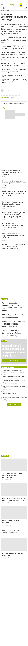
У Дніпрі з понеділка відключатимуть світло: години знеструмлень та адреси (12, 306)
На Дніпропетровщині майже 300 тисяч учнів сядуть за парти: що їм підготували (14, 193)
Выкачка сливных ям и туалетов (10, 522)
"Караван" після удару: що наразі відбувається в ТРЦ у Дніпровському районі (14, 246)
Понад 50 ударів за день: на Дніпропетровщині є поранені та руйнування (14, 183)
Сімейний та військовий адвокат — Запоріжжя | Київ (12, 532)
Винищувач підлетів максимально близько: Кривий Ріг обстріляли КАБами (13, 225)
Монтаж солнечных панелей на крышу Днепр (13, 554)
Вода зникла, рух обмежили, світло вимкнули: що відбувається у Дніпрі (13, 323)
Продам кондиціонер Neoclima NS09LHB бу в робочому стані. (13, 499)
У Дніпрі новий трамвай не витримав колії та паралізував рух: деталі (13, 236)
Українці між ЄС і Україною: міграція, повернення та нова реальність (13, 350)
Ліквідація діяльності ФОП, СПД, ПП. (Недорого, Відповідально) (12, 475)
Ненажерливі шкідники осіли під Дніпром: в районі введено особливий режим (14, 204)
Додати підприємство (14, 404)
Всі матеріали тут (14, 360)
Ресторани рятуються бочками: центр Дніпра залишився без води (11, 333)
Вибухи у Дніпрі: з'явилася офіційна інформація (12, 315)
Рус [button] (5, 8)
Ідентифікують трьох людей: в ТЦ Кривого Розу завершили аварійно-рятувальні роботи (14, 215)
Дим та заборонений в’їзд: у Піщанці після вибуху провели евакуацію (13, 172)
